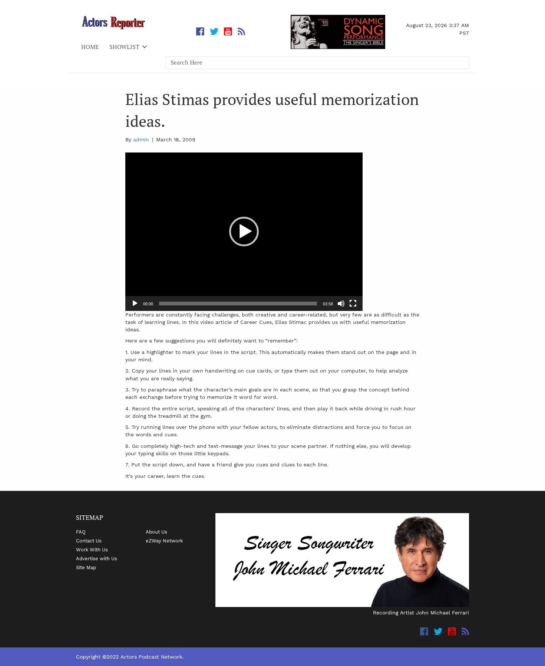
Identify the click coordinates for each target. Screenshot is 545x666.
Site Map (86, 567)
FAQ (81, 531)
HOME (90, 47)
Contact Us (89, 540)
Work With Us (92, 549)
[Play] (135, 303)
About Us (156, 531)
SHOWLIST (124, 47)
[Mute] (341, 303)
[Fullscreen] (353, 303)
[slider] (238, 303)
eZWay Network (164, 540)
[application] (244, 231)
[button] (244, 231)
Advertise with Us (96, 558)
